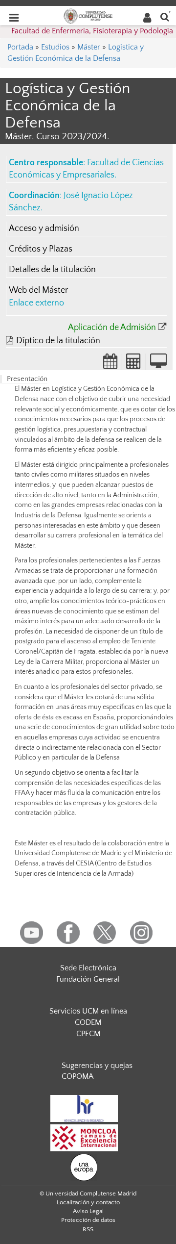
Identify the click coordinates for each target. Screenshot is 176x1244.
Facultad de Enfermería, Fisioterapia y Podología (92, 30)
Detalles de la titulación (52, 270)
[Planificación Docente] (110, 364)
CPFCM (88, 1033)
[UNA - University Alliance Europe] (83, 1167)
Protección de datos (88, 1220)
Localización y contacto (88, 1202)
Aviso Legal (88, 1211)
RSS (88, 1229)
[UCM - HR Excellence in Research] (84, 1108)
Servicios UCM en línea (88, 1011)
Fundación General (88, 979)
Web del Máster (38, 290)
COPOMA (77, 1076)
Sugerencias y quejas (97, 1065)
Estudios (55, 47)
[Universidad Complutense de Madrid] (88, 15)
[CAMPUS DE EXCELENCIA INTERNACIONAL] (84, 1137)
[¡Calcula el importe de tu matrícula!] (134, 364)
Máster (88, 47)
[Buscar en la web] (164, 16)
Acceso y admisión (44, 228)
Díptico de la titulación (58, 341)
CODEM (88, 1022)
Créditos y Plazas (40, 249)
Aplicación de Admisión (112, 327)
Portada (20, 47)
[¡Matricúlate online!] (158, 364)
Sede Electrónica (88, 968)
